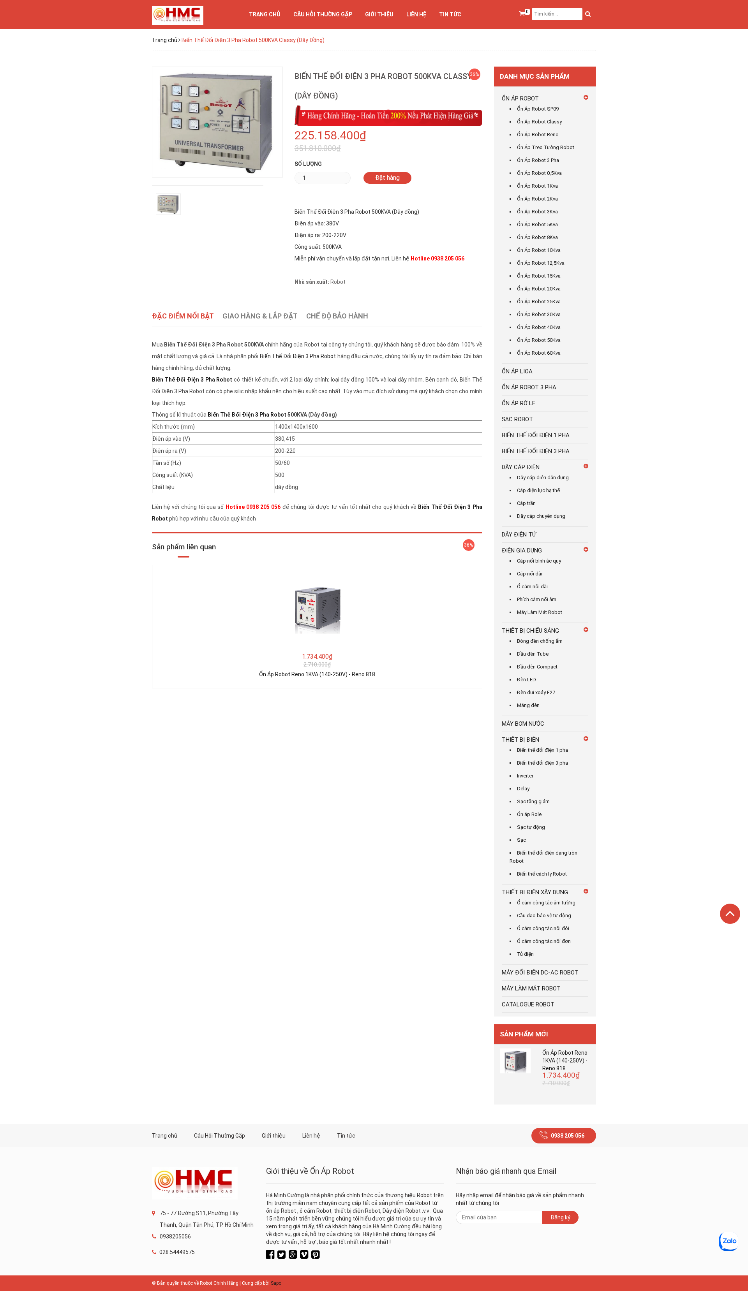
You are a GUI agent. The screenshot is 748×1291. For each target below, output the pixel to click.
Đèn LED (526, 679)
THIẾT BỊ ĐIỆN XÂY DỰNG (535, 892)
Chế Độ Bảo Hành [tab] (337, 316)
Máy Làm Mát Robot (539, 612)
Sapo (276, 1283)
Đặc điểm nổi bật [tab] (183, 316)
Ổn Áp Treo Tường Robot (545, 147)
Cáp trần (526, 503)
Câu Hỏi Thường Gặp (322, 14)
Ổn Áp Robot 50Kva (539, 340)
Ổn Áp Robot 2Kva (537, 199)
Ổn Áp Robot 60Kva (539, 353)
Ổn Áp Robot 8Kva (537, 237)
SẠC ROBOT (517, 419)
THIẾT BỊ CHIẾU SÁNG (530, 630)
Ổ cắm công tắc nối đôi (543, 928)
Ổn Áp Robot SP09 (538, 109)
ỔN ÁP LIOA (517, 371)
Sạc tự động (531, 827)
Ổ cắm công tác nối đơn (544, 941)
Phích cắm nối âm (536, 599)
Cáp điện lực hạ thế (538, 490)
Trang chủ (264, 14)
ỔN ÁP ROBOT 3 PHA (529, 387)
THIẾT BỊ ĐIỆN (520, 739)
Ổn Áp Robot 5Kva (537, 224)
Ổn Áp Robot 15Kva (539, 276)
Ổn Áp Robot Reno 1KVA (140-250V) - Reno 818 (317, 674)
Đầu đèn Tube (533, 654)
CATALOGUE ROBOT (528, 1004)
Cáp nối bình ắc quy (539, 561)
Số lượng (308, 164)
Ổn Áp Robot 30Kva (539, 314)
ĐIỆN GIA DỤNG (522, 550)
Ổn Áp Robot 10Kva (539, 250)
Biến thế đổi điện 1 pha (542, 750)
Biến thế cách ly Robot (542, 874)
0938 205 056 (567, 1136)
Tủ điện (525, 954)
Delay (523, 788)
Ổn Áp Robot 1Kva (537, 186)
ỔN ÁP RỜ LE (518, 403)
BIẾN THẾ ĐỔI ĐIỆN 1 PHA (536, 435)
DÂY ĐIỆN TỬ (519, 534)
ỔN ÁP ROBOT (520, 98)
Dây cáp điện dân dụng (543, 477)
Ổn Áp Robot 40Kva (539, 327)
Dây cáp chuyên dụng (541, 516)
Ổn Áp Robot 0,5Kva (539, 173)
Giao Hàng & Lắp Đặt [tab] (260, 316)
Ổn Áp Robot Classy (539, 122)
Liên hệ (416, 14)
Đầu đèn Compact (537, 667)
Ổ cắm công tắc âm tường (546, 903)
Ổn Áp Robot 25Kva (539, 301)
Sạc (521, 840)
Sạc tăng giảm (533, 801)
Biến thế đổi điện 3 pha (542, 763)
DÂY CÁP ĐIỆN (521, 467)
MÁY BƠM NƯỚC (523, 723)
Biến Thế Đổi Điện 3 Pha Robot (298, 356)
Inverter (525, 776)
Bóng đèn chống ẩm (540, 641)
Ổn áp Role (529, 814)
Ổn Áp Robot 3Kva (537, 212)
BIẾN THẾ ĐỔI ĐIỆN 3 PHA (536, 451)
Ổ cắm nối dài (532, 586)
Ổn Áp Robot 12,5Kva (541, 263)
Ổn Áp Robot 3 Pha (538, 160)
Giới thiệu (379, 14)
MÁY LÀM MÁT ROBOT (531, 988)
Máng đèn (528, 705)
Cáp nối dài (529, 574)
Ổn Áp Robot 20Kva (539, 289)
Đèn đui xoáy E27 (536, 692)
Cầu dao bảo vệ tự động (544, 915)
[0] (522, 14)
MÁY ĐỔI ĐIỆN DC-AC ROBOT (540, 972)
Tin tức (450, 14)
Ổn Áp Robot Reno (538, 134)
